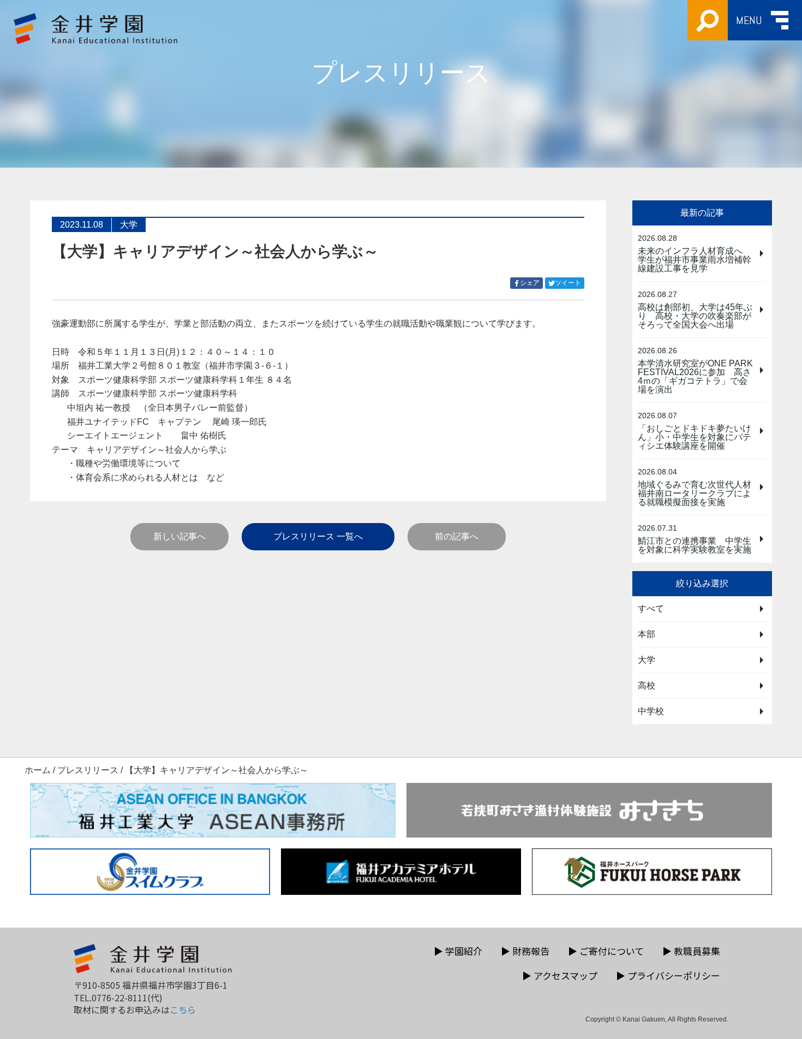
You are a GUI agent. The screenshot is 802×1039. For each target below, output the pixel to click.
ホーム (38, 770)
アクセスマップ (559, 975)
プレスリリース (87, 770)
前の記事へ (456, 536)
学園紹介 (458, 951)
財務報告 (525, 951)
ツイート (569, 283)
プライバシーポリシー (668, 975)
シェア (531, 283)
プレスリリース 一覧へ (318, 536)
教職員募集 (691, 951)
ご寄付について (606, 951)
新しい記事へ (179, 536)
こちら (183, 1009)
